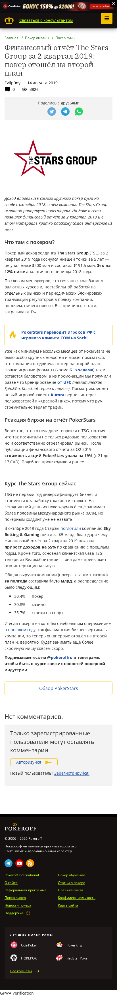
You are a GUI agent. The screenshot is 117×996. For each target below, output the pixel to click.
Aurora (57, 394)
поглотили (70, 528)
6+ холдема (81, 369)
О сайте (11, 883)
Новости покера (18, 905)
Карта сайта (68, 905)
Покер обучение (71, 875)
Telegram (8, 863)
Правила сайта (70, 890)
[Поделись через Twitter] (51, 111)
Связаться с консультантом (46, 20)
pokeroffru (61, 657)
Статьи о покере (71, 883)
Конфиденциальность (76, 898)
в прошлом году (20, 629)
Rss (30, 863)
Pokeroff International (22, 875)
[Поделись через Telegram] (65, 111)
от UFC (64, 382)
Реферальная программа (26, 890)
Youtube (19, 863)
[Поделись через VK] (38, 111)
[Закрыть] (113, 3)
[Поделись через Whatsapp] (79, 111)
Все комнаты (21, 971)
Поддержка (14, 913)
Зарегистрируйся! (71, 773)
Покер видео (15, 898)
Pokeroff (9, 20)
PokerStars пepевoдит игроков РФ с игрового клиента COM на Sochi (58, 334)
